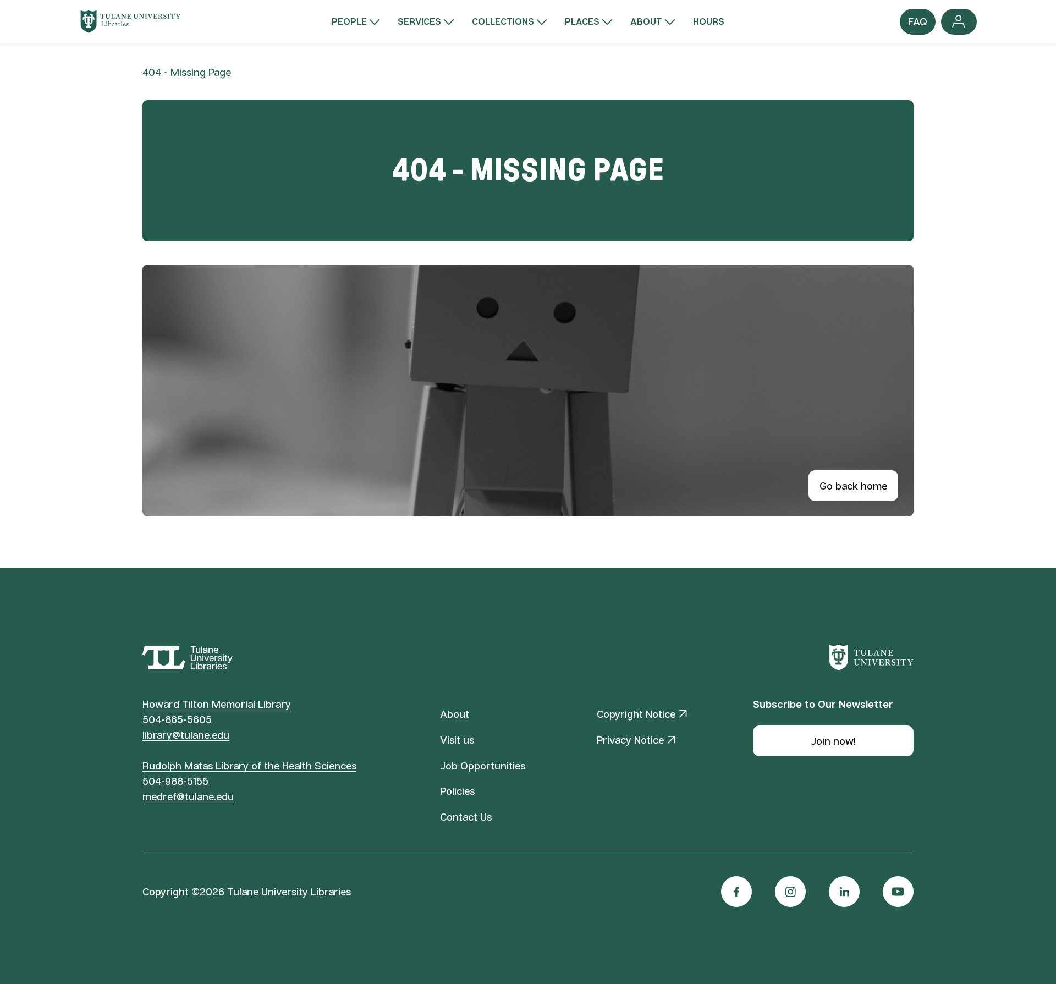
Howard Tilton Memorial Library (216, 704)
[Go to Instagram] (790, 891)
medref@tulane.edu (188, 796)
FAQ (918, 24)
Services (419, 21)
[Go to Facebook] (736, 891)
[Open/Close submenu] (374, 22)
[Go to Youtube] (898, 891)
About (646, 21)
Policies (457, 791)
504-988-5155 (175, 781)
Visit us (457, 740)
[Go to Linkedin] (844, 891)
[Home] (130, 21)
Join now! (833, 741)
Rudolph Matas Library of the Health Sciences (249, 766)
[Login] (959, 22)
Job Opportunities (482, 766)
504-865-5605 (177, 719)
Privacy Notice (630, 740)
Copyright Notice (636, 714)
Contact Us (466, 817)
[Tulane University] (871, 657)
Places (582, 21)
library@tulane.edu (185, 735)
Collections (503, 21)
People (349, 21)
